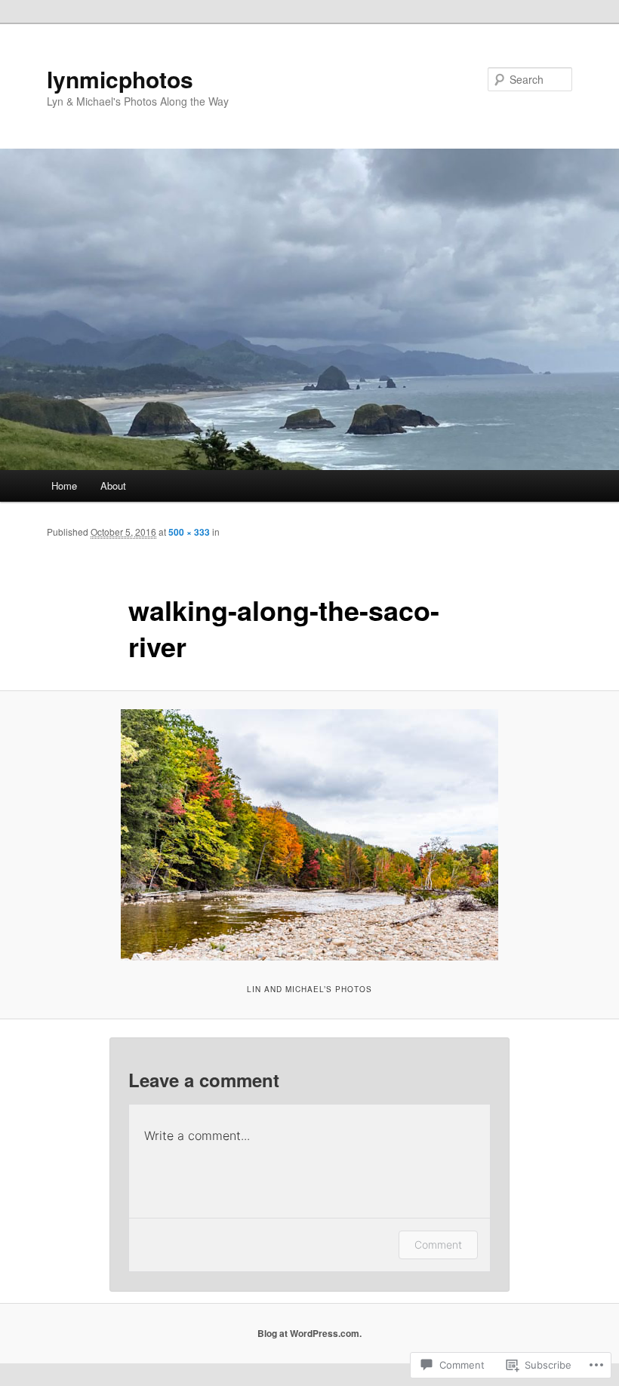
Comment (438, 1244)
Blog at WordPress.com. (309, 1333)
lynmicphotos (120, 79)
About (113, 485)
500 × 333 (189, 532)
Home (64, 485)
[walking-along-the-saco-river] (309, 834)
